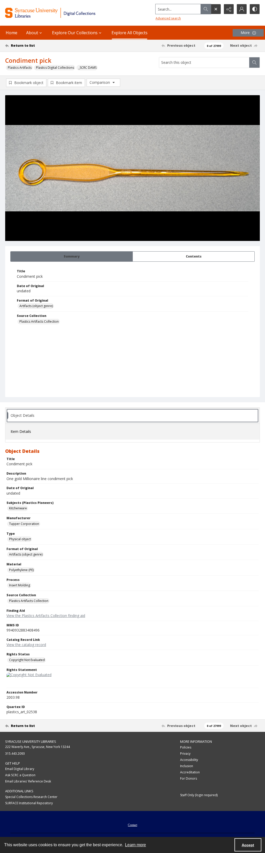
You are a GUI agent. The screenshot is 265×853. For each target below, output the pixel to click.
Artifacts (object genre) (36, 306)
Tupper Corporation (24, 524)
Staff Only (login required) (199, 795)
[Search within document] (254, 62)
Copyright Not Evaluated (27, 660)
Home (11, 33)
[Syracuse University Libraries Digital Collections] (61, 13)
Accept (248, 845)
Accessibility (189, 760)
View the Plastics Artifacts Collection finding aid (45, 615)
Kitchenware (18, 508)
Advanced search (168, 18)
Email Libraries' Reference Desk (28, 781)
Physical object (20, 539)
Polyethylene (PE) (21, 570)
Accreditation (190, 772)
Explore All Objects (130, 33)
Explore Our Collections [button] (75, 33)
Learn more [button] (135, 845)
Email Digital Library (19, 769)
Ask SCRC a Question (20, 775)
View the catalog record (26, 644)
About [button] (32, 33)
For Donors (188, 778)
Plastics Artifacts (20, 67)
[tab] (71, 256)
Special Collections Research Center (31, 797)
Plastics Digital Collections (55, 67)
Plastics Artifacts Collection (39, 321)
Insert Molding (19, 585)
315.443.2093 (15, 753)
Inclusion (186, 766)
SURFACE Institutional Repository (29, 803)
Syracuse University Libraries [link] (30, 741)
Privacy (185, 753)
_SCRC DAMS (87, 67)
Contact (132, 825)
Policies (185, 747)
